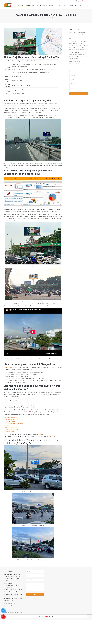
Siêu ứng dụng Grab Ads (11, 427)
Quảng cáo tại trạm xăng (11, 429)
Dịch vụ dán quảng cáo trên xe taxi (14, 423)
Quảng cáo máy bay (10, 421)
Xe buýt (7, 425)
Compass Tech (52, 436)
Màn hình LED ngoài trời (11, 417)
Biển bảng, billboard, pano (11, 419)
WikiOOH (42, 434)
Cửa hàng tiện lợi (9, 431)
